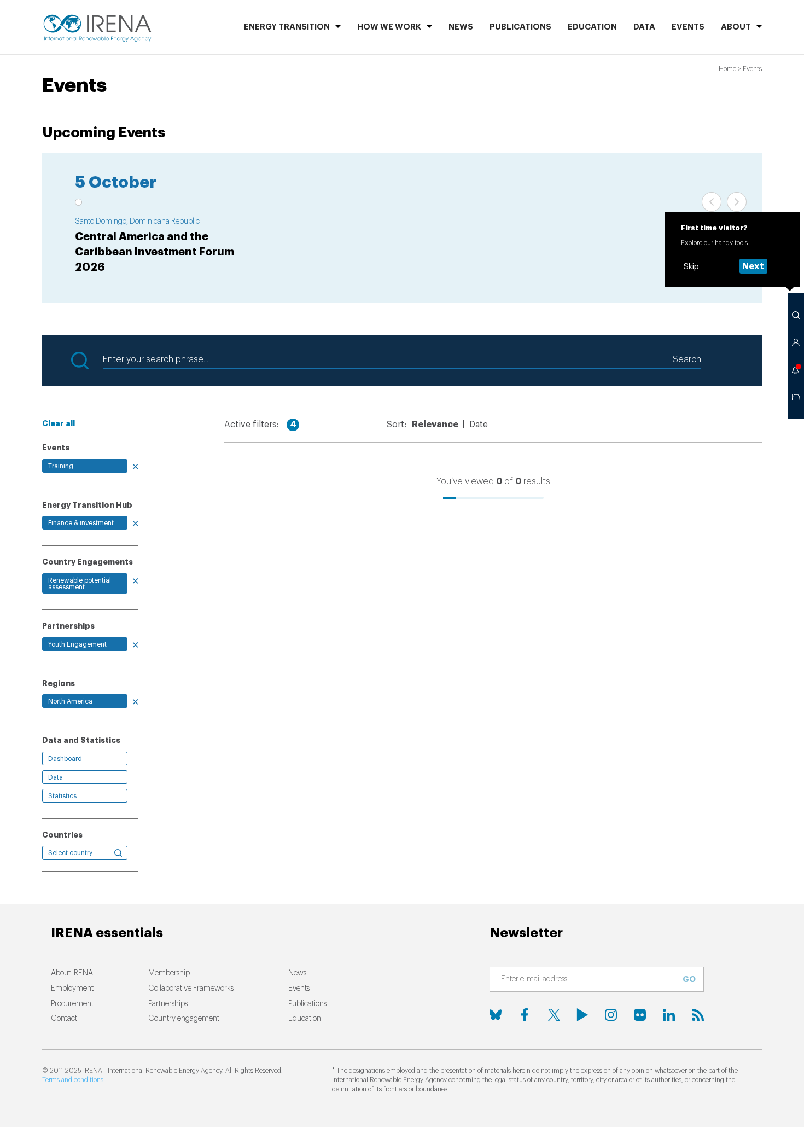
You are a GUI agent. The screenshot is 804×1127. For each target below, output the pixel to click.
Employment (72, 988)
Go (689, 979)
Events (688, 27)
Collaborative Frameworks (191, 988)
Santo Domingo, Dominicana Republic (137, 221)
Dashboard (65, 759)
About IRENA (72, 973)
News (460, 27)
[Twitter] (553, 1014)
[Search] (796, 315)
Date (478, 424)
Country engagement (183, 1019)
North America (70, 701)
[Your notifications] (796, 369)
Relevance (435, 424)
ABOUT (736, 27)
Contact (64, 1019)
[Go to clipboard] (796, 397)
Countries (62, 835)
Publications (307, 1004)
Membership (169, 973)
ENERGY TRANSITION (287, 27)
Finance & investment (81, 523)
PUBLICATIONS (520, 27)
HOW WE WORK (389, 27)
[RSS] (698, 1014)
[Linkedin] (669, 1014)
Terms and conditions (72, 1080)
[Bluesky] (496, 1014)
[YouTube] (582, 1014)
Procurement (72, 1004)
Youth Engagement (77, 644)
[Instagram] (611, 1014)
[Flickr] (640, 1014)
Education (592, 27)
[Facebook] (524, 1014)
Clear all (58, 423)
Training (60, 466)
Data (644, 27)
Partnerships (168, 1004)
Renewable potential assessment (79, 583)
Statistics (62, 796)
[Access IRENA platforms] (796, 342)
